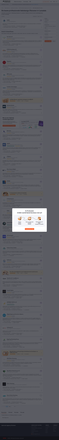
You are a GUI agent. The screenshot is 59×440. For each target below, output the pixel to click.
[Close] (46, 209)
